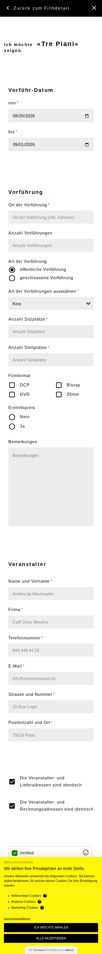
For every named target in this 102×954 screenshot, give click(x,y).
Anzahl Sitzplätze (28, 319)
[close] (94, 7)
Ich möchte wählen (51, 927)
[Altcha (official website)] (86, 854)
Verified (27, 853)
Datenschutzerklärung (17, 918)
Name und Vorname (30, 581)
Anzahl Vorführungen (30, 233)
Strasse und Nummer (31, 694)
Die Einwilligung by (51, 950)
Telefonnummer (25, 638)
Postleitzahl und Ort (30, 722)
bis (12, 132)
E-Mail (16, 666)
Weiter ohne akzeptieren (18, 861)
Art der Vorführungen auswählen (43, 291)
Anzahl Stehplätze (28, 347)
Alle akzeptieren (51, 938)
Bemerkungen (22, 442)
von (13, 103)
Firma (15, 609)
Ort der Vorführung (29, 205)
